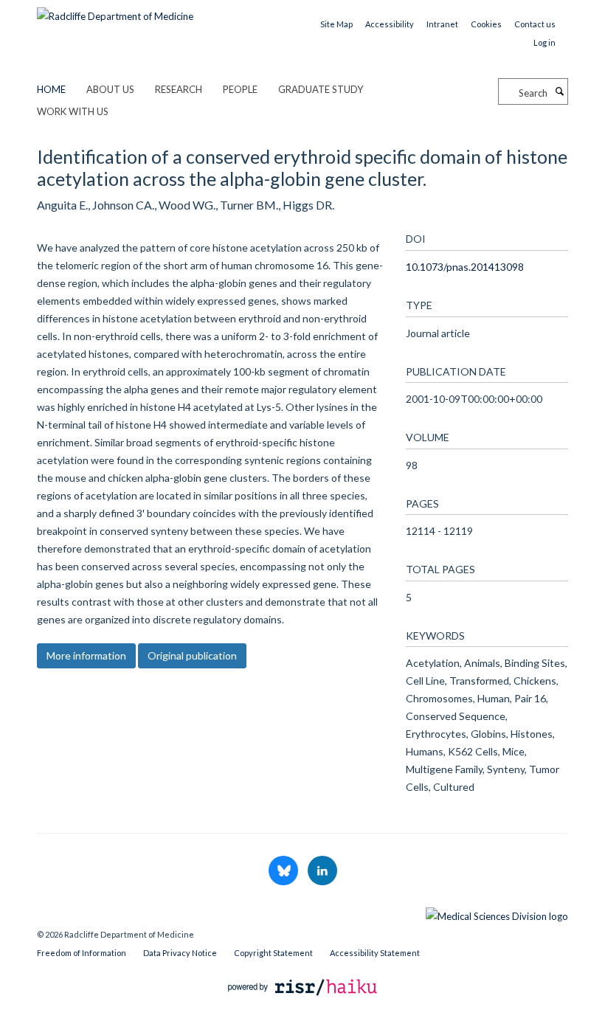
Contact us (535, 24)
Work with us (72, 111)
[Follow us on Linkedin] (322, 871)
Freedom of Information (81, 953)
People (240, 89)
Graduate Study (320, 89)
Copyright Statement (273, 953)
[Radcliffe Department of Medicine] (115, 11)
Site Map (336, 24)
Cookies (486, 24)
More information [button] (86, 655)
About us (110, 89)
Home (51, 89)
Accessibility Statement (375, 953)
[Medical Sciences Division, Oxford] (302, 912)
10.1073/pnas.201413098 (465, 266)
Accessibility (389, 24)
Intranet (442, 24)
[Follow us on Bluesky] (284, 871)
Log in (544, 42)
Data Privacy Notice (180, 953)
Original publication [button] (192, 655)
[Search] (559, 91)
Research (178, 89)
